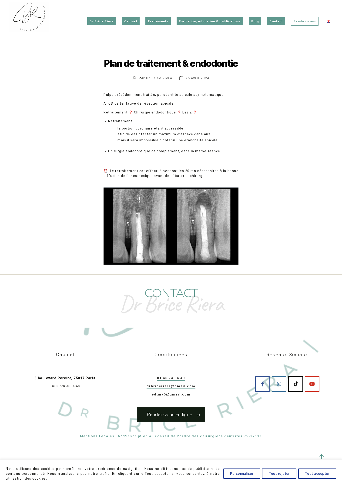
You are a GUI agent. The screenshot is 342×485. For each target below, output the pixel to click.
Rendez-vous (305, 21)
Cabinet (130, 21)
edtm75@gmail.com (171, 394)
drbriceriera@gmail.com (171, 386)
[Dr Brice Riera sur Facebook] (262, 384)
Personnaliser (241, 473)
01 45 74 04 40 (171, 378)
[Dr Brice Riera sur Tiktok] (295, 384)
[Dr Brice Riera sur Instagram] (279, 384)
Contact (276, 21)
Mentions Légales (97, 436)
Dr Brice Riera (102, 21)
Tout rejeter (279, 473)
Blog (255, 21)
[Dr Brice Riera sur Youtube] (312, 384)
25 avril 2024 (197, 78)
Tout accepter (317, 473)
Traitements (158, 21)
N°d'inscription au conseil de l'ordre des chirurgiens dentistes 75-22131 (190, 436)
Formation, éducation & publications (210, 21)
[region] (171, 472)
